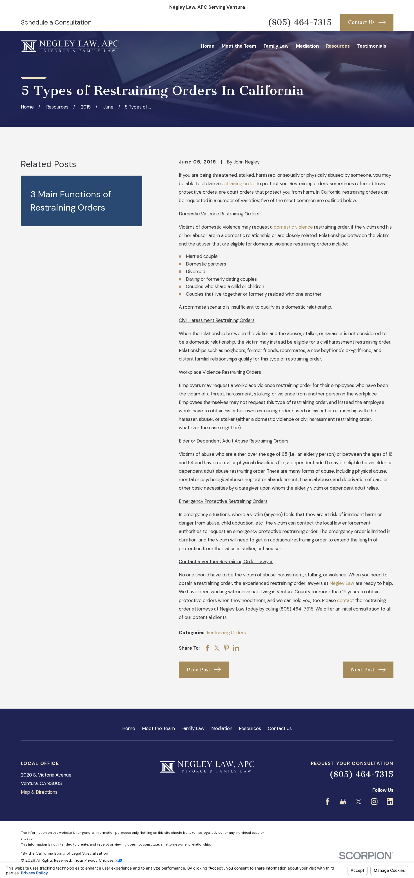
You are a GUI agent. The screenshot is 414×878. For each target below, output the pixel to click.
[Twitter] (358, 801)
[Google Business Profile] (343, 801)
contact (345, 600)
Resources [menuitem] (338, 46)
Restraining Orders (226, 632)
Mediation (221, 728)
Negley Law (342, 583)
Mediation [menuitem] (307, 46)
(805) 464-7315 (300, 22)
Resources (250, 728)
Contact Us (280, 728)
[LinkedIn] (390, 801)
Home (128, 728)
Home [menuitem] (207, 46)
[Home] (70, 46)
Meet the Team (158, 728)
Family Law (192, 728)
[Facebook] (327, 801)
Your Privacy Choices (95, 860)
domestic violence (293, 227)
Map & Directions (39, 792)
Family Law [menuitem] (276, 46)
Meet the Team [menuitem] (239, 46)
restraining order (237, 183)
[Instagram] (374, 801)
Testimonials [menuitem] (371, 46)
